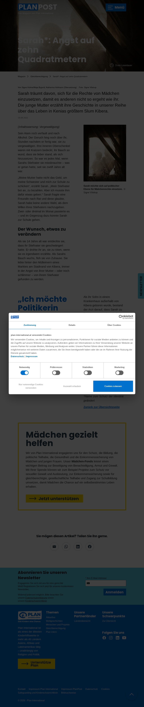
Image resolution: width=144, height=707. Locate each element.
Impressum (32, 356)
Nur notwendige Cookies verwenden (31, 386)
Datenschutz (17, 356)
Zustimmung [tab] (30, 325)
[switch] (56, 372)
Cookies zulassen (113, 386)
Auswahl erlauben (72, 386)
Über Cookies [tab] (114, 325)
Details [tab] (72, 325)
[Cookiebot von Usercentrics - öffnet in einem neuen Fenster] (121, 317)
